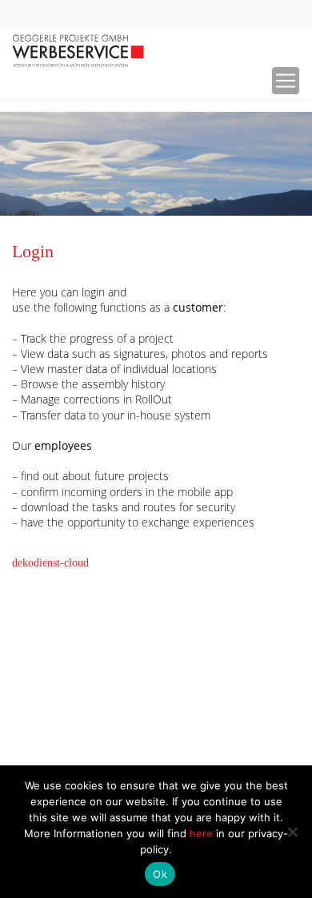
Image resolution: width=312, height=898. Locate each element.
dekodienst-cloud (50, 562)
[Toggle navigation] (285, 80)
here (203, 833)
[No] (292, 832)
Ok (160, 874)
